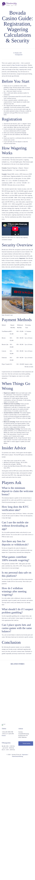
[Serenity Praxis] (9, 4)
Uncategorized (18, 54)
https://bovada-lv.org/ (17, 65)
